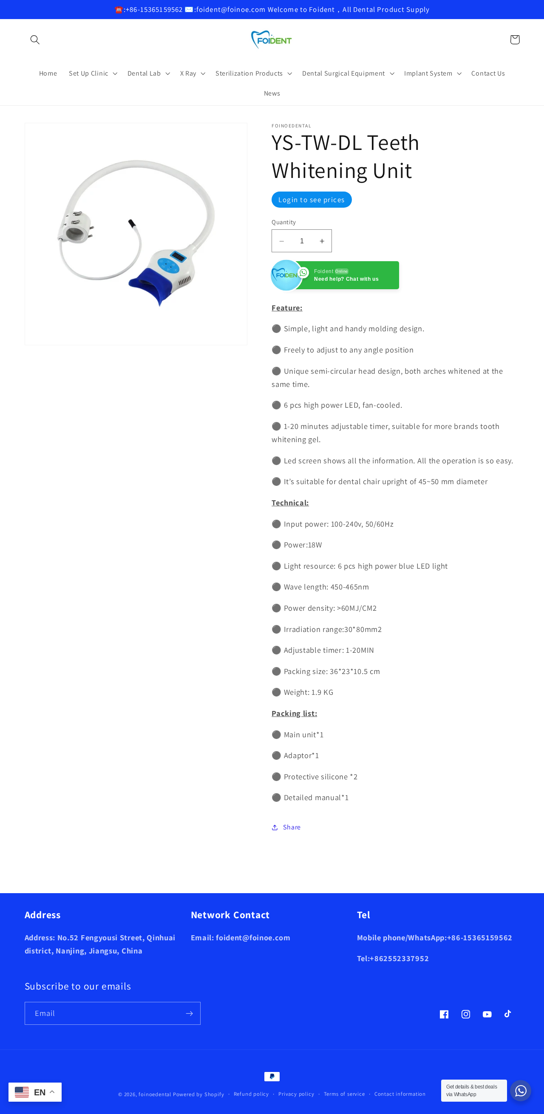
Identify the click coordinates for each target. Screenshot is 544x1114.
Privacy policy (296, 1093)
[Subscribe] (189, 1013)
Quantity (284, 222)
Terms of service (344, 1093)
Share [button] (292, 827)
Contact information (400, 1093)
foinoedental (155, 1094)
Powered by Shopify (198, 1094)
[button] (35, 40)
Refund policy (251, 1093)
